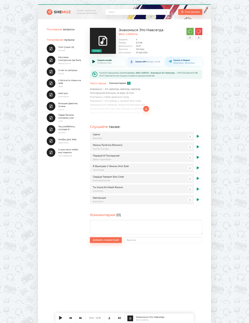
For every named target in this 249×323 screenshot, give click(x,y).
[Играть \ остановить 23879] (198, 136)
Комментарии (119, 83)
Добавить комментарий (106, 240)
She (62, 12)
